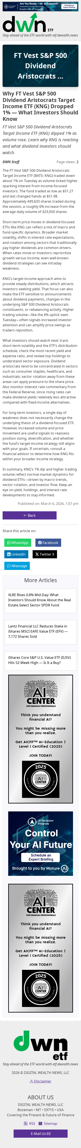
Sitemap (50, 1123)
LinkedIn (18, 554)
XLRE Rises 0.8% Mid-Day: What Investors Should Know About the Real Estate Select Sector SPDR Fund (39, 599)
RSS (32, 1123)
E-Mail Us (39, 1133)
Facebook (50, 542)
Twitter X (46, 554)
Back (31, 515)
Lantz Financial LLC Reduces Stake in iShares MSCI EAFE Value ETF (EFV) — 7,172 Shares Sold (38, 631)
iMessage (19, 565)
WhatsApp (19, 542)
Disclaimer (42, 1081)
